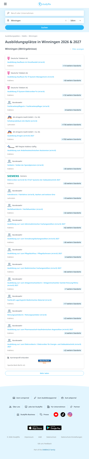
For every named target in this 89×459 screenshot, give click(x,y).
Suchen (44, 27)
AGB (40, 437)
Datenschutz (51, 437)
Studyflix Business (28, 414)
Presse (46, 414)
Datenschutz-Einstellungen (71, 437)
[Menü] (5, 4)
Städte (24, 36)
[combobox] (76, 20)
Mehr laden (44, 373)
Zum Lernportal (22, 398)
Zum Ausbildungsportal (47, 398)
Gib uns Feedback (44, 443)
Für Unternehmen (58, 407)
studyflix (46, 4)
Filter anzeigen (78, 49)
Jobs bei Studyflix (35, 407)
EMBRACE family (48, 450)
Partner (77, 407)
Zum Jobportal (70, 398)
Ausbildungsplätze (12, 36)
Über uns (16, 407)
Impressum (29, 437)
